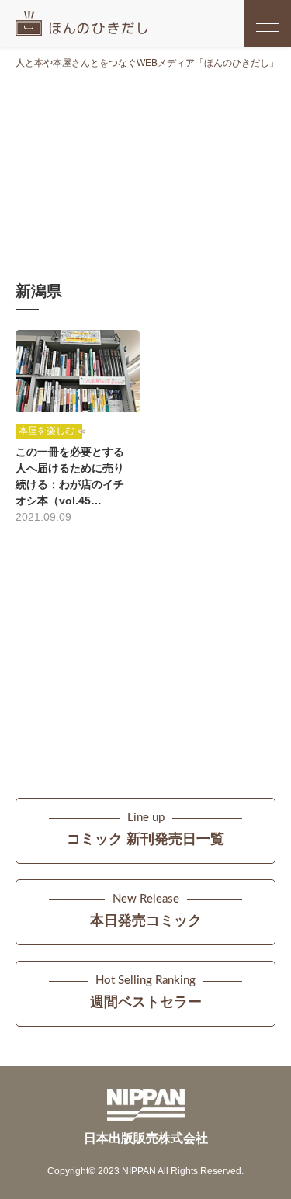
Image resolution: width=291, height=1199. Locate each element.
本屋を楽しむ (46, 430)
